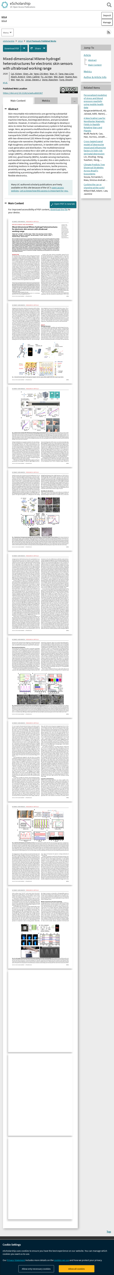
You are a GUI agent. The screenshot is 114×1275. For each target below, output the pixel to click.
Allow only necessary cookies (36, 1268)
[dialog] (57, 1257)
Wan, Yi (53, 73)
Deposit (107, 15)
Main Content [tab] (18, 100)
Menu (6, 32)
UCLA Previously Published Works (41, 41)
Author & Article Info (95, 77)
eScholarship (8, 41)
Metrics (88, 71)
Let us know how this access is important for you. (44, 190)
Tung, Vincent (66, 79)
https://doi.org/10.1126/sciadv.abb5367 (23, 92)
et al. (5, 82)
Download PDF (11, 48)
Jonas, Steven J (33, 79)
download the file (59, 209)
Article (87, 55)
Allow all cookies (76, 1268)
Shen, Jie (27, 73)
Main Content (16, 203)
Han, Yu (19, 79)
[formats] (24, 48)
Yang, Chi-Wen (41, 73)
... (74, 100)
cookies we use (61, 1260)
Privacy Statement (16, 1260)
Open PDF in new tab (64, 203)
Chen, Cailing (32, 76)
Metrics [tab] (46, 100)
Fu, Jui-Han (46, 76)
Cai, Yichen (16, 73)
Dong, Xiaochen (50, 79)
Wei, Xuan (59, 76)
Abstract (13, 109)
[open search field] (109, 4)
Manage (106, 22)
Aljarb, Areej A (18, 76)
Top (109, 1231)
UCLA (4, 20)
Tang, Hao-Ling (65, 73)
